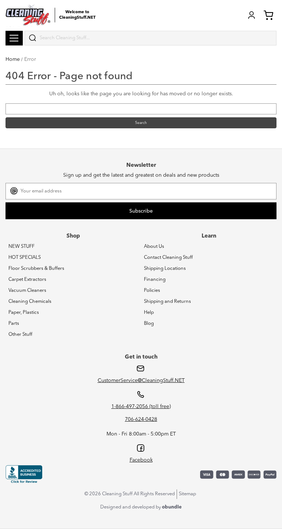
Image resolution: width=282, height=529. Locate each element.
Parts (13, 323)
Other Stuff (20, 334)
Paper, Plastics (23, 312)
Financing (155, 279)
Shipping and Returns (167, 301)
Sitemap (187, 494)
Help (149, 312)
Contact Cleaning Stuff (168, 257)
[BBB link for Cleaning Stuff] (24, 474)
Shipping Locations (165, 268)
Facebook (141, 460)
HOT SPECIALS (24, 257)
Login (251, 15)
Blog (149, 323)
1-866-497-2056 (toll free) (141, 406)
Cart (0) (269, 15)
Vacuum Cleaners (27, 290)
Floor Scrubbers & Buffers (36, 268)
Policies (152, 290)
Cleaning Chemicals (29, 301)
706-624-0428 (141, 419)
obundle (172, 507)
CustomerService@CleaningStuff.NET (141, 380)
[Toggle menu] (14, 38)
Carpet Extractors (27, 279)
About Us (154, 246)
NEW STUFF (21, 246)
